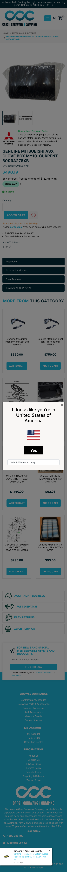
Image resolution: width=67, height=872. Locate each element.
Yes (33, 450)
